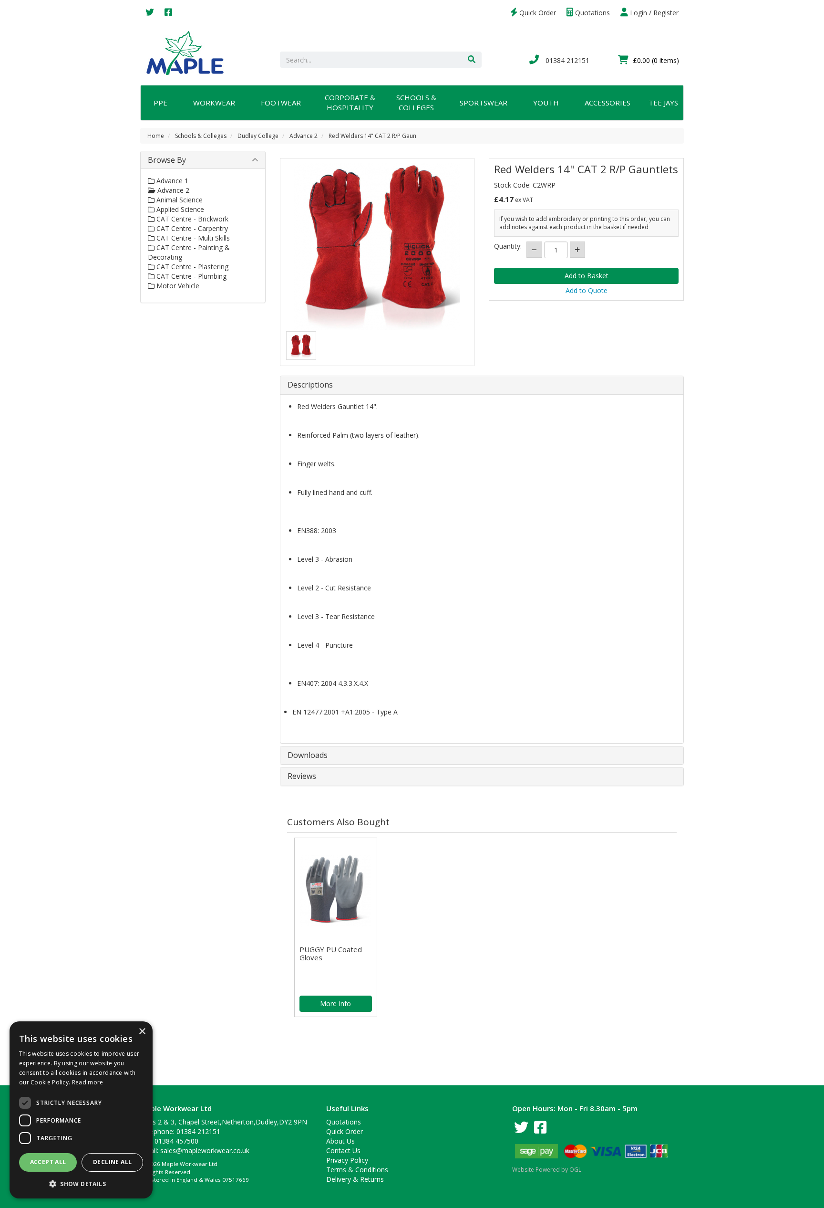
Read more (87, 1082)
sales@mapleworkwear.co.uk (204, 1150)
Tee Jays (663, 102)
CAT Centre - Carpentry (191, 228)
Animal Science (178, 199)
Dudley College (257, 136)
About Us (340, 1140)
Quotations (591, 12)
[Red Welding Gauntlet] (301, 346)
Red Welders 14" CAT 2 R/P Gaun (372, 136)
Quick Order (536, 12)
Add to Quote (587, 290)
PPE (160, 102)
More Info (335, 1003)
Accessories (607, 102)
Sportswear (483, 102)
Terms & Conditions (357, 1169)
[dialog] (81, 1109)
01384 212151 (566, 60)
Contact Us (343, 1150)
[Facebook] (168, 12)
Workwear (214, 102)
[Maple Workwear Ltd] (189, 52)
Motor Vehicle (176, 285)
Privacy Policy (347, 1160)
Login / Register (653, 12)
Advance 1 (171, 180)
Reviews (302, 776)
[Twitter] (149, 12)
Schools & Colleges (416, 102)
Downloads (308, 755)
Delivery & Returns (355, 1179)
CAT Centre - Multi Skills (192, 237)
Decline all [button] (112, 1162)
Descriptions (310, 385)
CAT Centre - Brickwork (191, 218)
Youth (546, 102)
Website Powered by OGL (546, 1170)
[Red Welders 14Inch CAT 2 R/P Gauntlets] (377, 246)
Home (155, 136)
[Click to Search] (472, 60)
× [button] (141, 1031)
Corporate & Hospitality (350, 102)
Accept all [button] (48, 1162)
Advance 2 (303, 136)
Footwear (281, 102)
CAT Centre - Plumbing (190, 276)
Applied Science (179, 209)
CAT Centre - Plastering (191, 266)
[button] (81, 1183)
